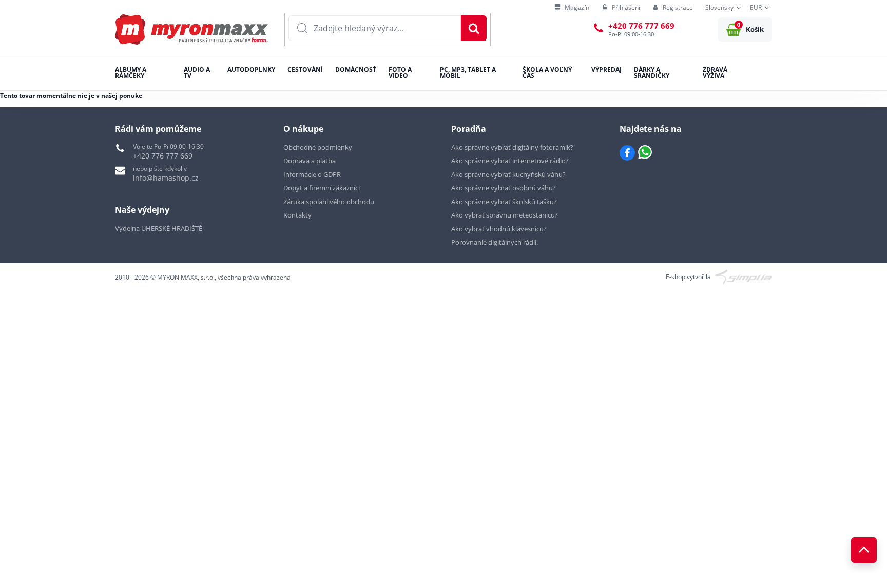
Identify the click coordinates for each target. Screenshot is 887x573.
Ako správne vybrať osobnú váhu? (503, 187)
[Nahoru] (864, 550)
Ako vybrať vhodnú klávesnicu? (499, 228)
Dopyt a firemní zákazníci (321, 187)
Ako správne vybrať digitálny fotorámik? (512, 147)
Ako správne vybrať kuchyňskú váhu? (508, 174)
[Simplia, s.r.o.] (743, 276)
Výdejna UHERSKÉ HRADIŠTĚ (158, 228)
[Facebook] (627, 153)
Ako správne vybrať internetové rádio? (510, 160)
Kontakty (297, 215)
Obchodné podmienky (317, 147)
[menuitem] (571, 8)
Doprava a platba (309, 160)
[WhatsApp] (645, 153)
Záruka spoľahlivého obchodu (328, 201)
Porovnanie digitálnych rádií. (494, 242)
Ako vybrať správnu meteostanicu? (504, 215)
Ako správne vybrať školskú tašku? (504, 201)
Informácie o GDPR (312, 174)
